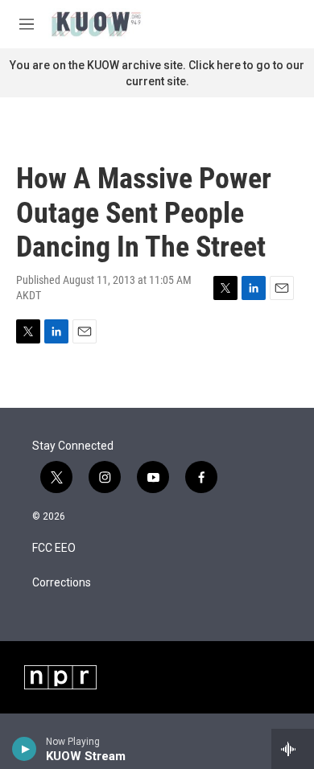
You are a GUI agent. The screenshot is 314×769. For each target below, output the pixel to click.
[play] (24, 749)
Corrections (61, 583)
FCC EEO (54, 548)
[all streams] (292, 749)
